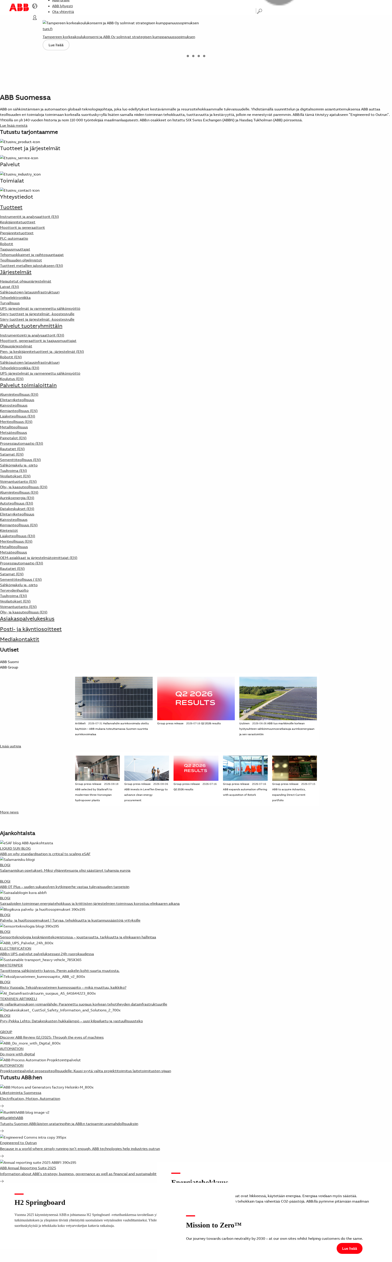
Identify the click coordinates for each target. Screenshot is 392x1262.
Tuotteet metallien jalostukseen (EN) (31, 265)
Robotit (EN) (11, 357)
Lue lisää (56, 45)
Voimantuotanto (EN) (18, 481)
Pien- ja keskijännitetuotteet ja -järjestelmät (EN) (42, 351)
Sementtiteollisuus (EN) (20, 459)
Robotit (6, 244)
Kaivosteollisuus (13, 405)
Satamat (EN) (12, 454)
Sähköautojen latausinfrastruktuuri (29, 292)
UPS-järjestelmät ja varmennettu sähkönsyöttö (40, 308)
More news (9, 812)
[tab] (188, 56)
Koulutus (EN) (12, 378)
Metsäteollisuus (13, 432)
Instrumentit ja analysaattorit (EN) (29, 216)
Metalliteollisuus (14, 427)
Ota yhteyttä (63, 11)
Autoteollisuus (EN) (16, 503)
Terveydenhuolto (14, 590)
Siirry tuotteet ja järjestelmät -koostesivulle (37, 319)
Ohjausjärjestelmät (16, 346)
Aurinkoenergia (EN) (17, 498)
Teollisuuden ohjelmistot (21, 260)
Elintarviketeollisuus (17, 400)
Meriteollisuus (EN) (16, 421)
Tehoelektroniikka (15, 297)
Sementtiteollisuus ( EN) (21, 579)
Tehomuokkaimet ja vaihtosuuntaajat (32, 254)
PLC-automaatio (14, 238)
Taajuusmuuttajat (15, 249)
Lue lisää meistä (13, 125)
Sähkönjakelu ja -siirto (19, 465)
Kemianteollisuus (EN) (19, 410)
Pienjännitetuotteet (17, 233)
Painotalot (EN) (13, 438)
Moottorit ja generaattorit (22, 227)
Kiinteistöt (9, 530)
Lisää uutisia (10, 746)
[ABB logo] (19, 7)
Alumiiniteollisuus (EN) (19, 394)
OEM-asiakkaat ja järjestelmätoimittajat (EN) (38, 557)
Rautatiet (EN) (12, 449)
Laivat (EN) (9, 286)
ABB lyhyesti (62, 6)
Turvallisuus (10, 303)
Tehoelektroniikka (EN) (19, 368)
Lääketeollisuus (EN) (17, 416)
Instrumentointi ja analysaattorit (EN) (32, 335)
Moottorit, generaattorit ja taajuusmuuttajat (38, 340)
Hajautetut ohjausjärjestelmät (25, 281)
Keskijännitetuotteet (17, 222)
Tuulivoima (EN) (13, 470)
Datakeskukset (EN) (17, 508)
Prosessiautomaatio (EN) (21, 443)
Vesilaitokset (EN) (15, 476)
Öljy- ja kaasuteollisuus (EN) (23, 487)
